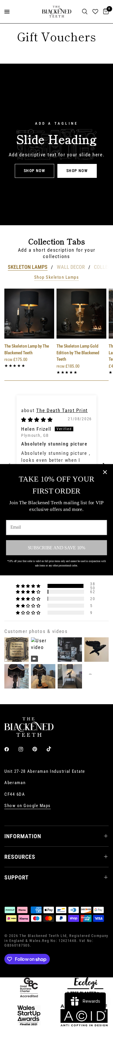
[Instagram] (25, 749)
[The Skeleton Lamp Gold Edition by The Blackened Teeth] (81, 314)
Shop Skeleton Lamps (56, 277)
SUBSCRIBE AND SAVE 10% (56, 547)
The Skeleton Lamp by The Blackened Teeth (26, 349)
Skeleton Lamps (28, 267)
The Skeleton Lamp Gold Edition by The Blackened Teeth (78, 353)
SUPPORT (16, 877)
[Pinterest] (38, 749)
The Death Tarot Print (62, 410)
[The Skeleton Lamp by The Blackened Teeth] (29, 314)
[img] (37, 420)
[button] (34, 171)
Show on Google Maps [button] (27, 805)
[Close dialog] (105, 472)
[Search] (85, 11)
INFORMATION (22, 836)
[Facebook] (10, 749)
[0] (105, 11)
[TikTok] (53, 749)
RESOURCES (19, 856)
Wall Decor (71, 267)
